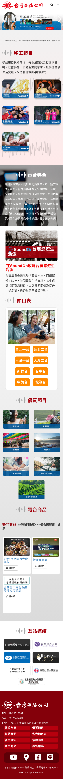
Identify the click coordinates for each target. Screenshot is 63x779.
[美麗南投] (47, 442)
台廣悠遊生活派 (31, 252)
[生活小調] (16, 419)
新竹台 (22, 371)
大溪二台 (41, 360)
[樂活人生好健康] (47, 466)
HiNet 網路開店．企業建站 (32, 767)
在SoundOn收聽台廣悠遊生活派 (30, 268)
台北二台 (41, 349)
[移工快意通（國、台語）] (15, 141)
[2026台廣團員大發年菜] (17, 547)
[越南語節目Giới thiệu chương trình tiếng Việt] (47, 115)
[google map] (26, 757)
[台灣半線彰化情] (31, 489)
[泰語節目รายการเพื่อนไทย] (15, 88)
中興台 (22, 382)
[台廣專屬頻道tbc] (13, 757)
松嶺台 (40, 382)
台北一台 (22, 349)
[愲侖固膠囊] (46, 547)
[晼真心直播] (16, 466)
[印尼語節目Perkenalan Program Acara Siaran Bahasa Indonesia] (47, 88)
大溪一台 (22, 360)
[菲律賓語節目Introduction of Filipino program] (15, 115)
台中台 (40, 371)
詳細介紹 (10, 568)
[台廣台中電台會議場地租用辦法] (17, 581)
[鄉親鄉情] (47, 419)
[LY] (50, 757)
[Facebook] (38, 757)
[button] (29, 26)
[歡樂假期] (16, 442)
